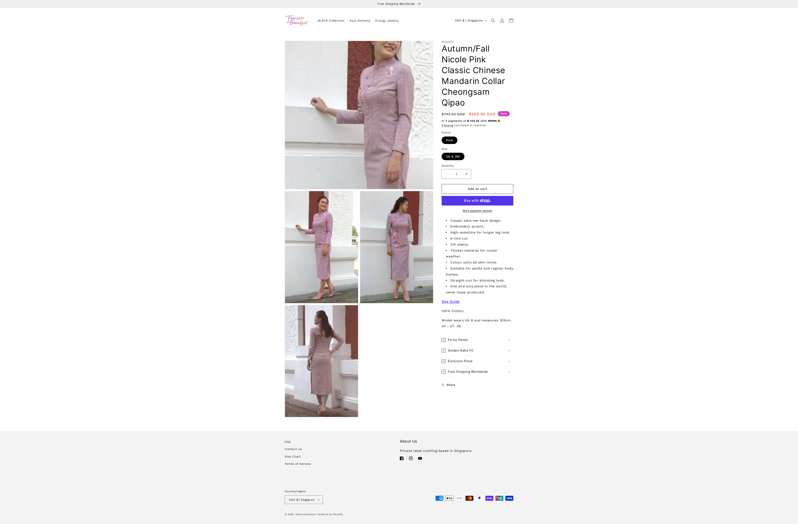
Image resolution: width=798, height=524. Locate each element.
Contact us (293, 449)
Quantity (448, 165)
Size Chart (293, 456)
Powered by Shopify (330, 514)
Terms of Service (298, 463)
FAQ (288, 441)
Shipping (447, 125)
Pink (449, 140)
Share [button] (450, 384)
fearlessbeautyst (306, 514)
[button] (493, 20)
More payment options (477, 210)
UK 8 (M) (453, 156)
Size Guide (451, 302)
